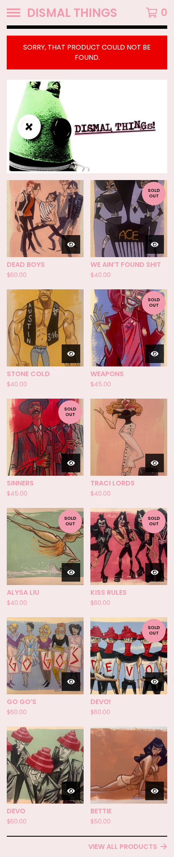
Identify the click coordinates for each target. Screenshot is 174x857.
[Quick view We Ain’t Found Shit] (154, 244)
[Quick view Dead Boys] (71, 244)
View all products (122, 846)
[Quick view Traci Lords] (154, 463)
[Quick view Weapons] (154, 353)
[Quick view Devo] (71, 791)
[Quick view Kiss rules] (154, 572)
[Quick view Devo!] (154, 681)
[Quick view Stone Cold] (71, 353)
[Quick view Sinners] (71, 463)
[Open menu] (13, 13)
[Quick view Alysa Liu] (71, 572)
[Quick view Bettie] (154, 791)
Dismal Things (72, 13)
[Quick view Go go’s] (71, 681)
